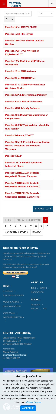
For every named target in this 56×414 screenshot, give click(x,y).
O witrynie (8, 291)
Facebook (35, 305)
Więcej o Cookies (33, 402)
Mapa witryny (37, 292)
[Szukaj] (7, 19)
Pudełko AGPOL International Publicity (26, 95)
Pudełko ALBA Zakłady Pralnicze (22, 108)
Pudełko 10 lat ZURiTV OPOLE (21, 27)
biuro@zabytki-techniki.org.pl (15, 355)
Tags (33, 288)
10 (46, 226)
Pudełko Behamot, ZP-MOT (19, 135)
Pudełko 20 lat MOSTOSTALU (20, 78)
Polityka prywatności (13, 295)
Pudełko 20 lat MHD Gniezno (20, 71)
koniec (36, 232)
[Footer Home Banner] (28, 371)
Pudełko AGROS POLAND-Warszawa (23, 101)
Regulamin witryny (12, 306)
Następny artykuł (17, 232)
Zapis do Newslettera (13, 317)
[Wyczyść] (12, 19)
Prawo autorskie (11, 302)
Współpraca (9, 313)
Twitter (35, 309)
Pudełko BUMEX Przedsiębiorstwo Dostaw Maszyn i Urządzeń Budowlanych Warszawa (27, 146)
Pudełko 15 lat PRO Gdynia (19, 34)
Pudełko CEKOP (13, 156)
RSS (45, 309)
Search (43, 288)
